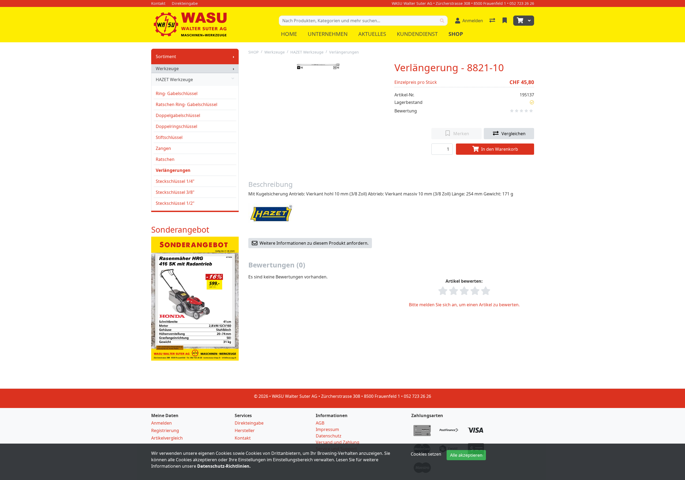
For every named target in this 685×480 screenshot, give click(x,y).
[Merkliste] (505, 20)
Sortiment (166, 56)
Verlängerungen (173, 170)
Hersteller (245, 430)
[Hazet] (271, 213)
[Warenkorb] (519, 21)
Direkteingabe (249, 423)
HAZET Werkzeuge (174, 79)
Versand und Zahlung (337, 442)
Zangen (163, 148)
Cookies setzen (426, 454)
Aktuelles (372, 33)
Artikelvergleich (167, 438)
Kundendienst (417, 33)
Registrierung (165, 430)
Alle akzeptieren (466, 455)
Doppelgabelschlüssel (178, 115)
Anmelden (161, 423)
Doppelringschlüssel (176, 126)
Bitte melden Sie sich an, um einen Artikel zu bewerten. (464, 305)
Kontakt (243, 438)
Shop (455, 33)
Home (289, 33)
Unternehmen (328, 33)
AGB (320, 423)
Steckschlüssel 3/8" (175, 192)
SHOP (253, 52)
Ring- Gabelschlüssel (176, 93)
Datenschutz (328, 436)
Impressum (327, 429)
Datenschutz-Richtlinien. (224, 466)
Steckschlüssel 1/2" (175, 203)
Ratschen (165, 159)
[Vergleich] (492, 20)
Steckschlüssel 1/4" (175, 181)
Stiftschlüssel (169, 137)
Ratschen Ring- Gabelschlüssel (186, 104)
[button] (532, 102)
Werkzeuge (167, 68)
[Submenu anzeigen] (233, 56)
